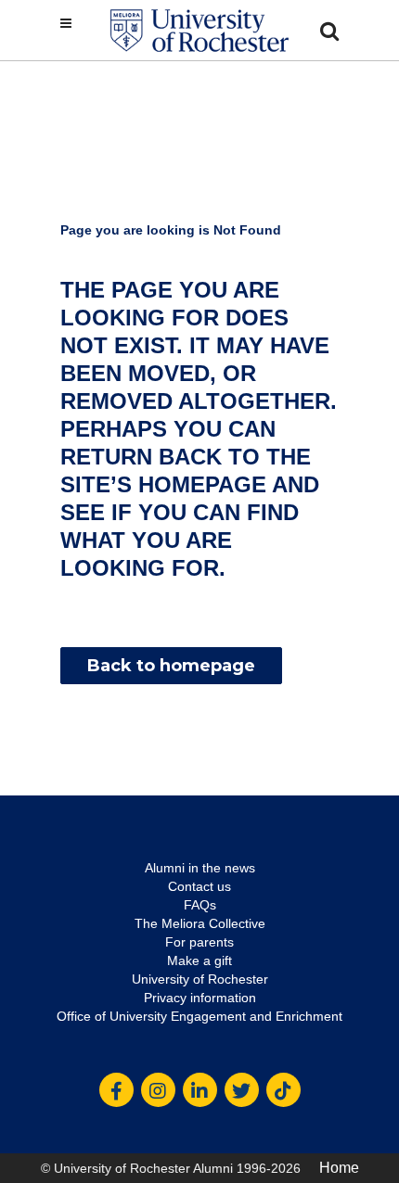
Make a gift (199, 960)
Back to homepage (171, 665)
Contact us (199, 886)
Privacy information (200, 997)
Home (339, 1168)
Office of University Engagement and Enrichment (199, 1016)
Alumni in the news (200, 867)
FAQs (200, 904)
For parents (199, 942)
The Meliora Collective (200, 923)
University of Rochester (200, 979)
